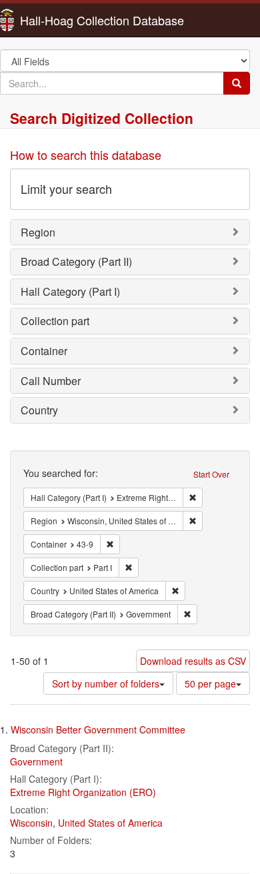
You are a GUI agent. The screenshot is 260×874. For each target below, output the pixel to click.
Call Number (51, 380)
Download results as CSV (193, 660)
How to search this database (85, 154)
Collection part (55, 320)
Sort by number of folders (105, 683)
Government (36, 761)
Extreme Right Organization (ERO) (83, 792)
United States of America (110, 822)
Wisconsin (31, 822)
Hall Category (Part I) (70, 291)
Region (38, 232)
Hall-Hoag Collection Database (60, 20)
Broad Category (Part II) (76, 261)
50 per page (210, 683)
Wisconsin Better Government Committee (98, 729)
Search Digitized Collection (101, 118)
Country (39, 410)
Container (44, 350)
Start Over (211, 474)
